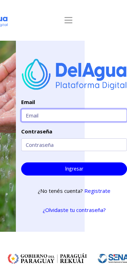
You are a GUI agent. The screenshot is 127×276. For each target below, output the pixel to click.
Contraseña (36, 131)
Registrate (97, 190)
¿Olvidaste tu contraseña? (74, 209)
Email (28, 101)
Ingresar (74, 168)
